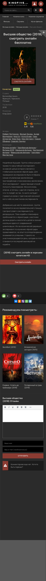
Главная (5, 16)
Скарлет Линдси (18, 141)
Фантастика (8, 155)
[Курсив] (9, 407)
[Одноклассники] (19, 301)
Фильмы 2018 (8, 150)
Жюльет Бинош (26, 134)
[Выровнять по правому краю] (25, 407)
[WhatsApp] (26, 301)
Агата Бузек (26, 136)
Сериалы (20, 21)
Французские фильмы (20, 152)
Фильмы (7, 21)
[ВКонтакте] (15, 301)
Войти (34, 4)
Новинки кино (18, 16)
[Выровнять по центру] (22, 407)
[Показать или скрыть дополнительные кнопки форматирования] (30, 407)
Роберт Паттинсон (11, 134)
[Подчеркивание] (13, 407)
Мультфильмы (37, 21)
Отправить (23, 456)
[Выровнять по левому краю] (18, 407)
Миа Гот (17, 136)
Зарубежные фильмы (27, 147)
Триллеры (35, 152)
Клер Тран (16, 139)
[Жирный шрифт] (5, 407)
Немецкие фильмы (23, 150)
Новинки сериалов (36, 16)
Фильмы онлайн (8, 27)
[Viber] (23, 301)
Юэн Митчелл (28, 139)
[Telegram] (30, 301)
